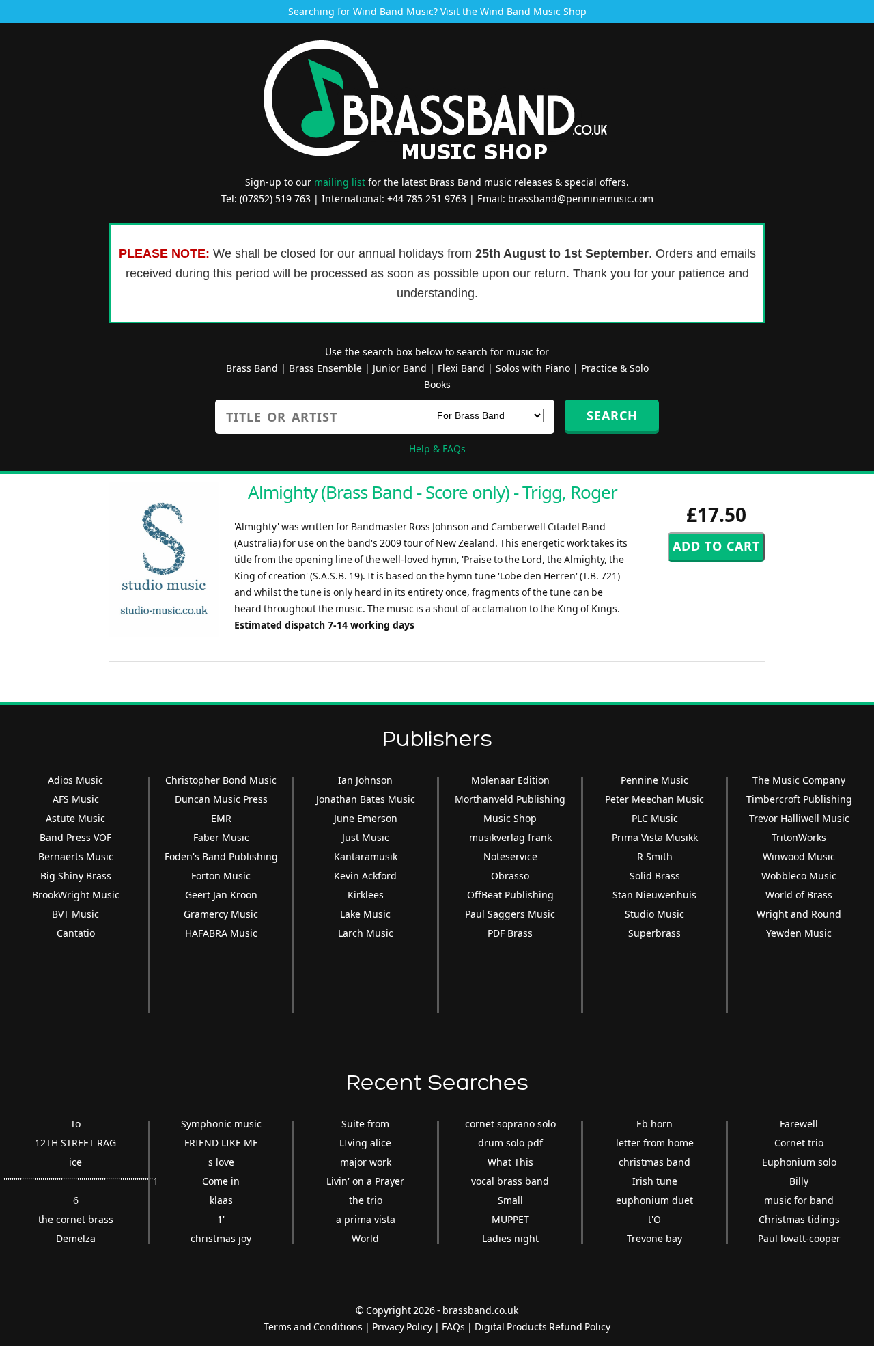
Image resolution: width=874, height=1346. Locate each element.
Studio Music (654, 913)
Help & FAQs (437, 448)
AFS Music (76, 799)
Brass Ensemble (325, 367)
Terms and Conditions (313, 1326)
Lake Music (365, 913)
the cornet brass (75, 1219)
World (365, 1238)
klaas (221, 1200)
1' (221, 1219)
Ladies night (510, 1238)
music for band (799, 1200)
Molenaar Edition (510, 779)
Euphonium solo (799, 1161)
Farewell (799, 1123)
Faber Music (221, 837)
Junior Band (400, 367)
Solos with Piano (533, 367)
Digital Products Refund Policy (542, 1326)
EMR (221, 818)
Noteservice (510, 856)
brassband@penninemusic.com (580, 198)
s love (221, 1161)
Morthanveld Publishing (510, 799)
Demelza (76, 1238)
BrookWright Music (75, 894)
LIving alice (365, 1142)
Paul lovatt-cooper (799, 1238)
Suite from (365, 1123)
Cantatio (76, 932)
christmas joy (221, 1238)
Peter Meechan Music (654, 799)
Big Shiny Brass (75, 875)
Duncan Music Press (221, 799)
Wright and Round (799, 913)
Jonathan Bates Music (365, 799)
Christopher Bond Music (221, 779)
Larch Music (365, 932)
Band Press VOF (75, 837)
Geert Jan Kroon (221, 894)
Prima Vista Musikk (655, 837)
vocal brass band (510, 1181)
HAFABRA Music (221, 932)
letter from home (655, 1142)
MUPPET (510, 1219)
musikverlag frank (510, 837)
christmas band (654, 1161)
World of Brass (798, 894)
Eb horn (654, 1123)
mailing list (339, 182)
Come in (221, 1181)
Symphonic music (221, 1123)
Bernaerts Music (75, 856)
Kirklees (366, 894)
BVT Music (75, 913)
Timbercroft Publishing (799, 799)
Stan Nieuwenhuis (654, 894)
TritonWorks (799, 837)
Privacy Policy (402, 1326)
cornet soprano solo (510, 1123)
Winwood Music (799, 856)
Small (510, 1200)
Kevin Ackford (365, 875)
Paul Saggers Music (510, 913)
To (75, 1123)
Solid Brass (655, 875)
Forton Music (221, 875)
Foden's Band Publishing (221, 856)
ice (75, 1161)
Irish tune (654, 1181)
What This (510, 1161)
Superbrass (654, 932)
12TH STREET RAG (75, 1142)
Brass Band (252, 367)
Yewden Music (799, 932)
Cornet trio (798, 1142)
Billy (798, 1181)
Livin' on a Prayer (365, 1181)
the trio (365, 1200)
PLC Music (655, 818)
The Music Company (798, 779)
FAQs (453, 1326)
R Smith (655, 856)
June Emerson (365, 818)
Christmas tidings (799, 1219)
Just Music (365, 837)
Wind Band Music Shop (533, 11)
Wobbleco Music (798, 875)
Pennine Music (654, 779)
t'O (654, 1219)
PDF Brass (510, 932)
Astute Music (75, 818)
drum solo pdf (510, 1142)
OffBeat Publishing (510, 894)
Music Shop (510, 818)
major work (365, 1161)
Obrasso (510, 875)
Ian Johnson (365, 779)
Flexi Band (461, 367)
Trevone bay (654, 1238)
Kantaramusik (365, 856)
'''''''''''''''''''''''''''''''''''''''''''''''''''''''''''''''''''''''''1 (80, 1181)
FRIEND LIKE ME (221, 1142)
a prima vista (365, 1219)
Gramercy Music (221, 913)
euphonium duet (654, 1200)
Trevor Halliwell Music (799, 818)
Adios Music (75, 779)
